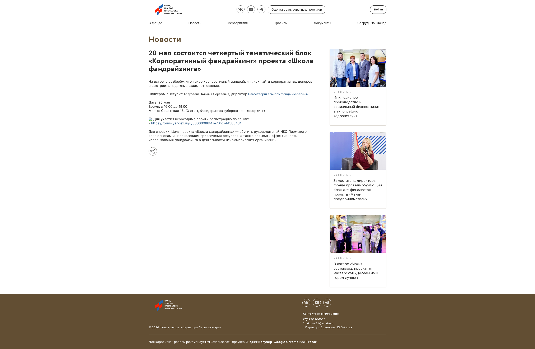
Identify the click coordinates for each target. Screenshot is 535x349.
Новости (195, 23)
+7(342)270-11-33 (314, 319)
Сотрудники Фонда (371, 23)
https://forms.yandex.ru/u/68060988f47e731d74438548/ (196, 123)
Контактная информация (321, 313)
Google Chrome (286, 342)
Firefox (311, 342)
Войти (378, 9)
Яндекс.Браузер (259, 342)
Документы (322, 23)
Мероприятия (238, 23)
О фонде (155, 23)
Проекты (280, 23)
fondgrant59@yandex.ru (318, 323)
